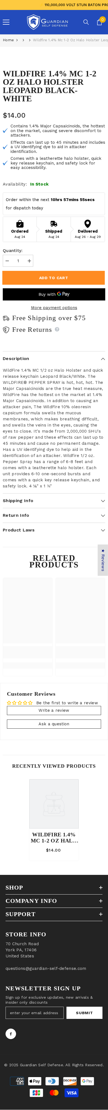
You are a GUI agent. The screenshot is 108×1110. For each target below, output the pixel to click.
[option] (54, 820)
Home (8, 40)
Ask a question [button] (53, 723)
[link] (27, 652)
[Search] (86, 22)
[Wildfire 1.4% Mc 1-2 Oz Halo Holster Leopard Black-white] (54, 804)
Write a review (53, 710)
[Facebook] (11, 1034)
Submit (84, 1013)
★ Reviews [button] (103, 560)
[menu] (6, 22)
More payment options (54, 307)
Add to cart (54, 278)
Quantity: (13, 250)
